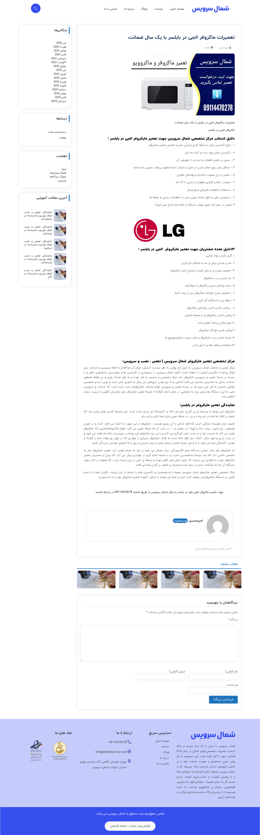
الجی (227, 548)
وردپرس (62, 180)
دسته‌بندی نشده (57, 132)
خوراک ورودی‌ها (58, 173)
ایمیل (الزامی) (177, 671)
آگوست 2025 (58, 62)
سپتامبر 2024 (58, 101)
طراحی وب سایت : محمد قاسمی (130, 826)
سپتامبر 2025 (58, 58)
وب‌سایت (180, 520)
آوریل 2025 (60, 74)
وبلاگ (144, 9)
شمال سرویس (165, 372)
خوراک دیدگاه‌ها (58, 176)
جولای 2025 (60, 66)
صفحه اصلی (177, 9)
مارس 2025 (60, 78)
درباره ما (129, 9)
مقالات (207, 47)
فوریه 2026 (60, 47)
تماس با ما (110, 9)
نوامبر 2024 (60, 93)
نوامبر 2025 (60, 50)
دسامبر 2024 (59, 89)
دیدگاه (233, 620)
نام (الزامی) (231, 671)
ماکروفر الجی (201, 548)
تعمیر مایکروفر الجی (172, 249)
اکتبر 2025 (60, 54)
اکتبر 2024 (60, 97)
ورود (63, 169)
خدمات (158, 9)
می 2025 (61, 70)
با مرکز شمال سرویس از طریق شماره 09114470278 (145, 492)
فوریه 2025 (60, 82)
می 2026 (61, 43)
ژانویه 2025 (60, 85)
